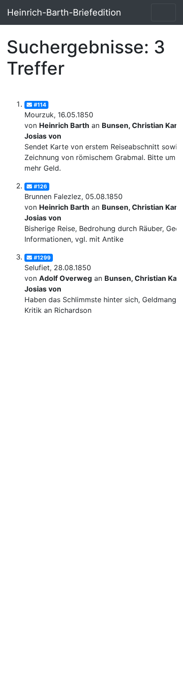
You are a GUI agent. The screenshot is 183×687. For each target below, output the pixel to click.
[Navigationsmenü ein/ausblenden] (163, 12)
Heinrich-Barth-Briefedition (64, 12)
